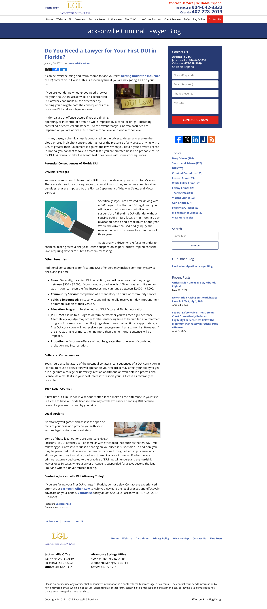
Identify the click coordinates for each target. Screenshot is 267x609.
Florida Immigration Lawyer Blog (192, 266)
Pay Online (199, 19)
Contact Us (214, 19)
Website (61, 19)
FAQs (187, 19)
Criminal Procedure (187, 173)
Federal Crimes (183, 178)
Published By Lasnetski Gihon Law (195, 8)
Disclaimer (142, 538)
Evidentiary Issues (185, 207)
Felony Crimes (183, 188)
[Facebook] (179, 139)
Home (49, 19)
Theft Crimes (182, 193)
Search (195, 245)
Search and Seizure (187, 163)
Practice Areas (97, 19)
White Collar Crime (186, 183)
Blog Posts (216, 538)
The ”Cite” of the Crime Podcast (143, 19)
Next (79, 521)
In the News (115, 19)
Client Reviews (172, 19)
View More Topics (182, 217)
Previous (52, 521)
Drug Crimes (183, 158)
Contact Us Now (195, 120)
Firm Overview (77, 19)
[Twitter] (187, 139)
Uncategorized (63, 503)
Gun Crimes (181, 202)
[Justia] (203, 139)
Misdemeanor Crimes (187, 212)
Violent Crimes (183, 198)
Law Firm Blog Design (205, 599)
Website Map (181, 538)
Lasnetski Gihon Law (86, 599)
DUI (177, 168)
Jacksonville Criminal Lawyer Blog (67, 7)
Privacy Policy (161, 538)
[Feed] (211, 139)
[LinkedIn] (195, 139)
